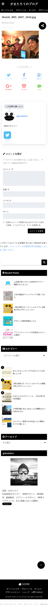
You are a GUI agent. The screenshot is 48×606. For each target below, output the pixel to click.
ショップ (26, 592)
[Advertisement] (23, 533)
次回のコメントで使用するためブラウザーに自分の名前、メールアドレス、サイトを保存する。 (25, 223)
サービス (32, 10)
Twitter (7, 140)
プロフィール (21, 10)
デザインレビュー (12, 592)
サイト (6, 212)
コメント (8, 169)
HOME (26, 584)
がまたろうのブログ (24, 4)
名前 (6, 189)
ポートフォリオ (7, 10)
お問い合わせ (37, 592)
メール (7, 200)
